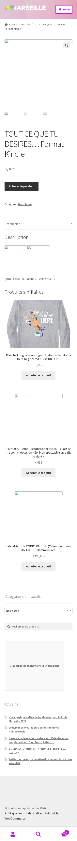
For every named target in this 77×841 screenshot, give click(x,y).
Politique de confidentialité (23, 813)
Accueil (13, 24)
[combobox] (39, 610)
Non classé (27, 24)
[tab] (39, 224)
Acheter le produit (21, 186)
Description (12, 224)
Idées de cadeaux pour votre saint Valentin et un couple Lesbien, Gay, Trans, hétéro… (39, 740)
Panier (59, 831)
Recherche (38, 834)
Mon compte (13, 834)
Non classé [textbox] (37, 611)
